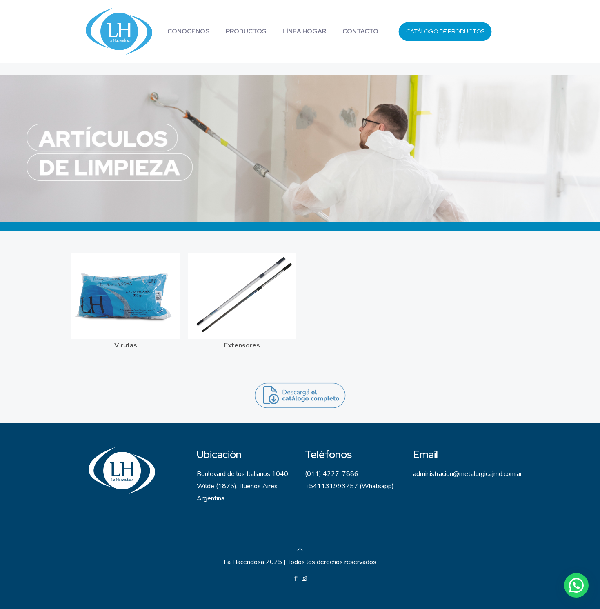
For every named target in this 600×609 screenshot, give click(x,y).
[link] (120, 31)
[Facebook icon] (296, 578)
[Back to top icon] (300, 549)
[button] (576, 585)
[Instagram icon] (304, 578)
